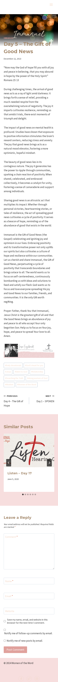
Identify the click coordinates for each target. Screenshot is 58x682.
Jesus (8, 371)
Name (9, 581)
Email (9, 596)
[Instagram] (37, 678)
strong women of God (37, 378)
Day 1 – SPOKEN (45, 399)
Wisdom (9, 384)
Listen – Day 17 (19, 473)
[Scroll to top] (50, 677)
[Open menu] (51, 4)
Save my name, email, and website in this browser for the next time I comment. (27, 621)
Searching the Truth (14, 378)
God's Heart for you (34, 365)
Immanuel (8, 38)
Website (9, 611)
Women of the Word (26, 384)
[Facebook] (21, 678)
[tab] (23, 494)
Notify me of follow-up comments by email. (28, 633)
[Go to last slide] (8, 462)
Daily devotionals (13, 365)
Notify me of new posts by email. (25, 640)
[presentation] (29, 450)
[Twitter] (29, 678)
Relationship (37, 371)
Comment (11, 537)
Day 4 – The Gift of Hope (13, 401)
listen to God (21, 371)
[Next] (49, 462)
